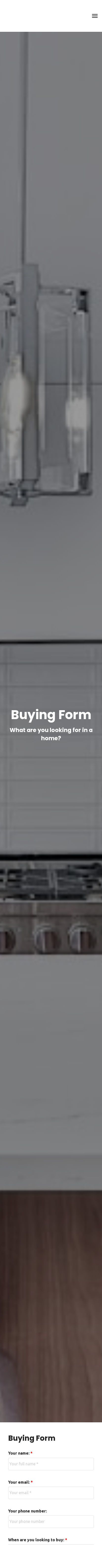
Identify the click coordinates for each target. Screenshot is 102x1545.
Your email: (19, 1482)
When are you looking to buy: (36, 1540)
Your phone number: (27, 1511)
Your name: (19, 1453)
